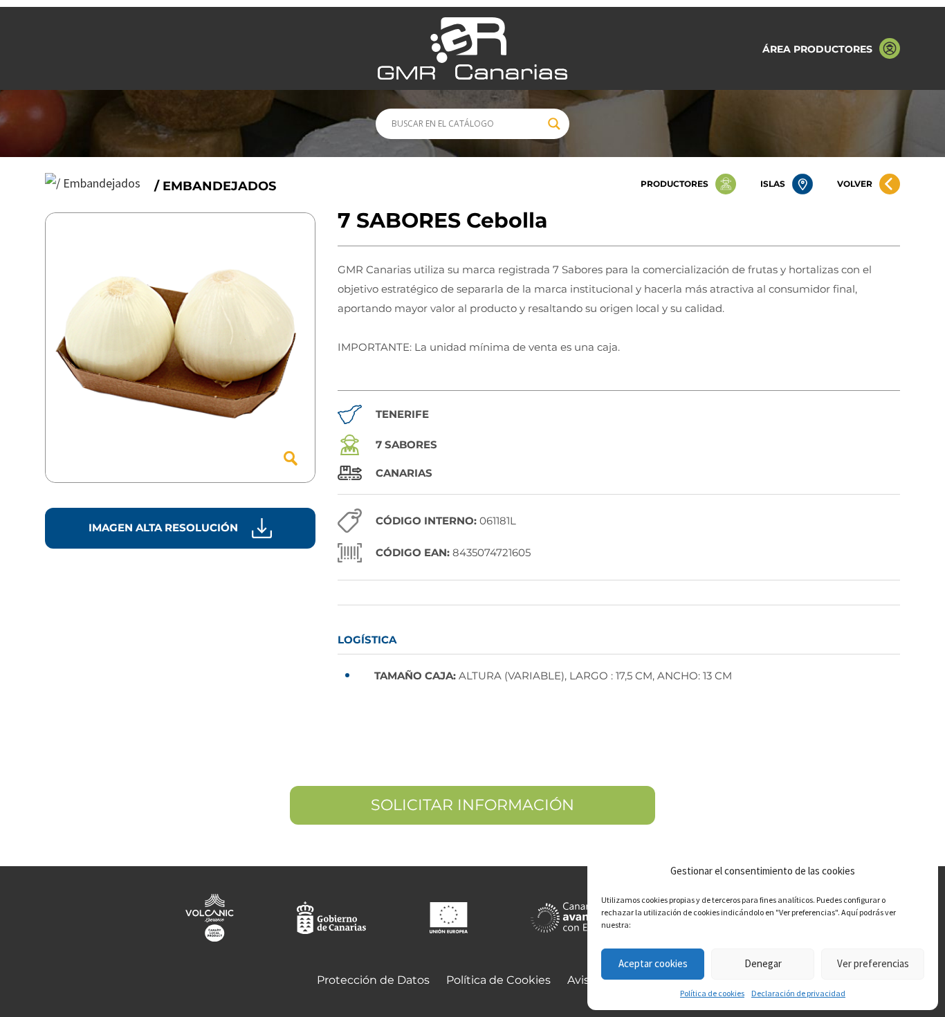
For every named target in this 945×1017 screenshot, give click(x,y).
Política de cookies (712, 993)
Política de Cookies (498, 980)
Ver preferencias (873, 963)
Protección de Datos (373, 980)
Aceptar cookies (653, 963)
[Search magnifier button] (554, 124)
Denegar (763, 963)
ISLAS (772, 183)
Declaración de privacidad (798, 993)
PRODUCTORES (674, 183)
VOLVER (854, 183)
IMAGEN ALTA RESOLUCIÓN (163, 527)
